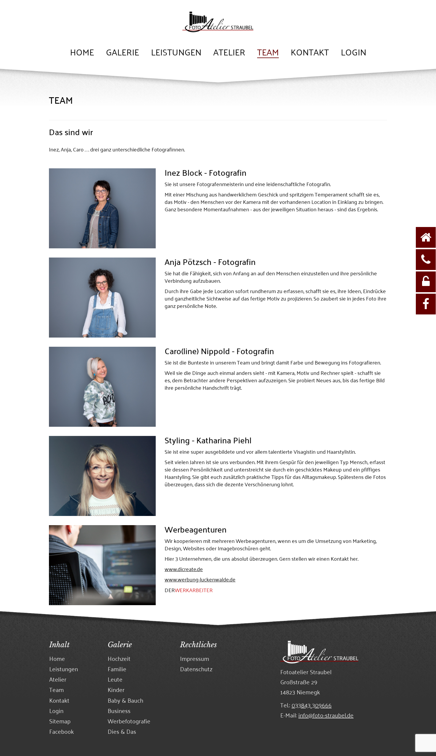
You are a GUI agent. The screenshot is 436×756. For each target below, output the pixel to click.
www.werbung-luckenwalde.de (200, 579)
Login (353, 52)
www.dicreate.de (184, 568)
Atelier (229, 52)
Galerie (122, 52)
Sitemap (60, 721)
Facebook (61, 731)
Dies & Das (122, 731)
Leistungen (176, 52)
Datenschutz (196, 669)
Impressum (194, 658)
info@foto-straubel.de (326, 714)
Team (268, 52)
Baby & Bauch (125, 700)
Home (82, 52)
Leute (115, 679)
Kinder (116, 689)
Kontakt (310, 52)
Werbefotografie (129, 721)
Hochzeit (119, 658)
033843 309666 (312, 704)
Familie (117, 669)
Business (119, 710)
